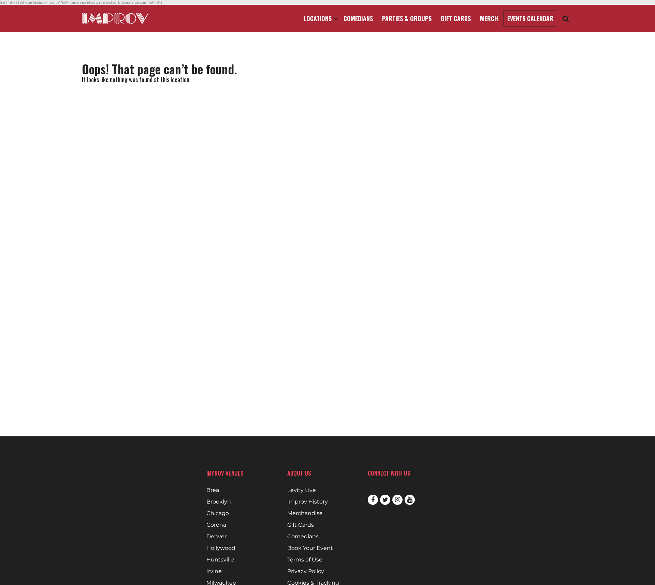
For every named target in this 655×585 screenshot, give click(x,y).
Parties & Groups (407, 18)
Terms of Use (304, 559)
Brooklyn (218, 502)
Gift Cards (456, 18)
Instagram (397, 500)
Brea (212, 490)
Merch (489, 18)
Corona (216, 525)
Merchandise (305, 513)
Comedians (358, 18)
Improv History (307, 502)
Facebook (373, 500)
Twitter (385, 500)
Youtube (410, 500)
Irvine (214, 571)
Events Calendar (530, 18)
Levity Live (301, 490)
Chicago (217, 513)
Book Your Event (310, 548)
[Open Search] (566, 19)
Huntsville (220, 559)
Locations (318, 18)
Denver (216, 536)
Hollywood (220, 548)
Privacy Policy (305, 571)
